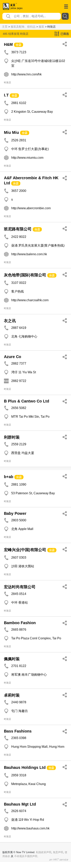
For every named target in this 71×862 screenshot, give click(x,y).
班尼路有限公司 (18, 229)
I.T (6, 95)
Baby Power (15, 513)
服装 (41, 26)
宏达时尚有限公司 (20, 587)
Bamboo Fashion (20, 623)
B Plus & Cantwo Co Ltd (26, 401)
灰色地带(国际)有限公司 (25, 275)
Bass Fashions (18, 731)
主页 (4, 26)
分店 (18, 44)
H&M (8, 44)
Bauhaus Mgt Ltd (20, 804)
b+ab (8, 477)
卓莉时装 (12, 695)
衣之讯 (10, 321)
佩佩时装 (12, 659)
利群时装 (12, 437)
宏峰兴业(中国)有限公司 (25, 550)
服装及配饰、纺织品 (23, 26)
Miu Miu (11, 132)
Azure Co (12, 357)
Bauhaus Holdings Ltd (25, 767)
